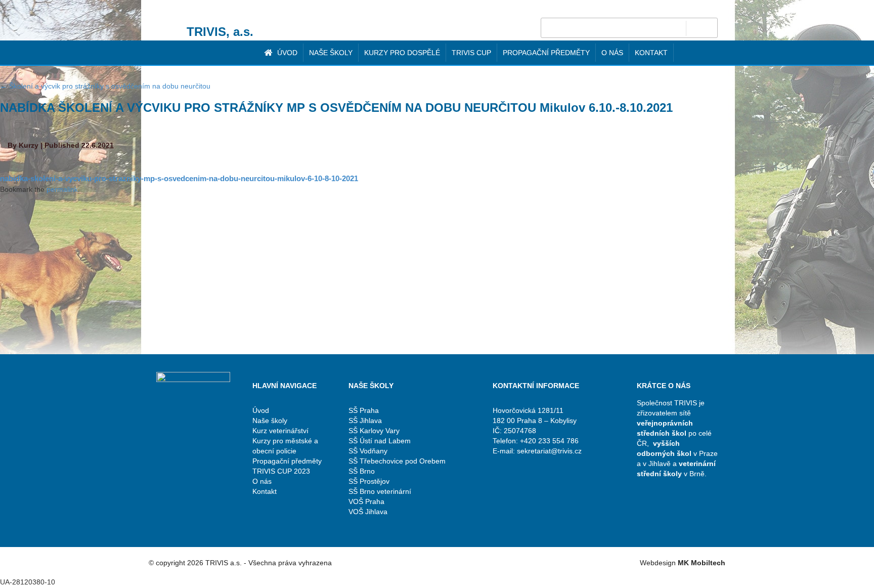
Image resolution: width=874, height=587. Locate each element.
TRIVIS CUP (471, 53)
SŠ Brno (361, 471)
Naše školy (331, 53)
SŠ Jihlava (365, 420)
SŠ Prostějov (368, 481)
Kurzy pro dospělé (402, 53)
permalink (62, 189)
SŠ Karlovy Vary (374, 431)
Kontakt (651, 53)
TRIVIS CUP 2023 (281, 471)
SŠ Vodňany (367, 451)
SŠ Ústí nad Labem (379, 441)
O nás (612, 53)
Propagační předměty (546, 53)
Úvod (286, 53)
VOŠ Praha (366, 501)
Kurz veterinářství (280, 431)
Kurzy (28, 145)
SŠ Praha (363, 410)
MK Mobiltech (701, 563)
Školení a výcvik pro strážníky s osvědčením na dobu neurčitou (105, 86)
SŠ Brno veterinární (379, 491)
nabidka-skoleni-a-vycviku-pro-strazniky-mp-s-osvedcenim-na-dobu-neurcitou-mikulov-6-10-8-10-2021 (179, 178)
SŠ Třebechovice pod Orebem (397, 461)
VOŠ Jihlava (367, 512)
